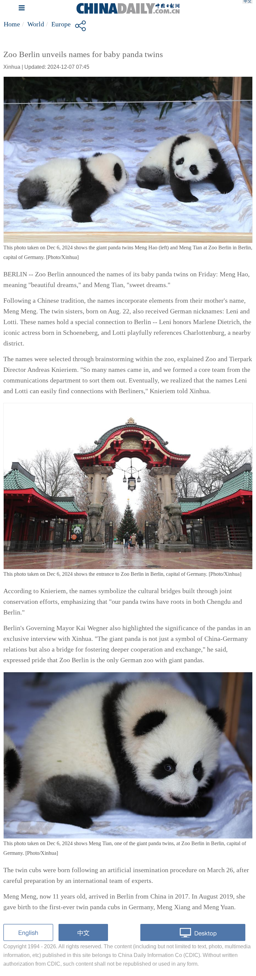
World (35, 24)
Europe (61, 24)
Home (12, 24)
